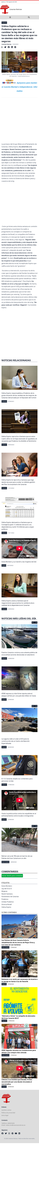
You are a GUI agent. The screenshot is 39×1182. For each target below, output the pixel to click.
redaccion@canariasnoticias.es (15, 1125)
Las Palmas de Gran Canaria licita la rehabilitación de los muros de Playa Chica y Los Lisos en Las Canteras (18, 942)
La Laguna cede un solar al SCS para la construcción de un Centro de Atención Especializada (16, 741)
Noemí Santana (7, 894)
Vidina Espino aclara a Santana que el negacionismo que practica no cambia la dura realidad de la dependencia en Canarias (18, 603)
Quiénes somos (6, 1110)
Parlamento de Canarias (10, 896)
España (4, 565)
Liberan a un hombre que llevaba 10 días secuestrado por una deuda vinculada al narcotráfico (17, 1082)
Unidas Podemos (8, 902)
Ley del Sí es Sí (7, 889)
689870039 (11, 1123)
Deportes (4, 1021)
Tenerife (4, 747)
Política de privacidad (8, 1113)
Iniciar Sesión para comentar (12, 876)
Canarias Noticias (6, 44)
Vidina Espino (6, 907)
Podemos (5, 899)
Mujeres (4, 891)
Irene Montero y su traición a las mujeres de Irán (19, 562)
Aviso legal (5, 1115)
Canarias (4, 23)
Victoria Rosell (7, 904)
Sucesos (4, 699)
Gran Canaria (5, 862)
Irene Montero (7, 886)
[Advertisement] (19, 121)
